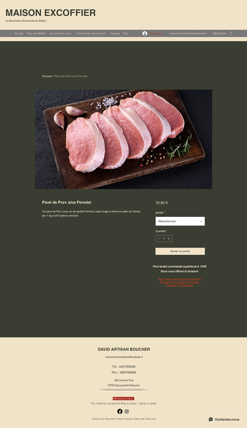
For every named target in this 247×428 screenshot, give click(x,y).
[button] (231, 33)
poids (160, 212)
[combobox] (180, 221)
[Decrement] (158, 238)
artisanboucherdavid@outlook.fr (188, 33)
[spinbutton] (164, 238)
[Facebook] (119, 411)
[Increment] (169, 238)
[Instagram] (126, 411)
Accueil (47, 76)
